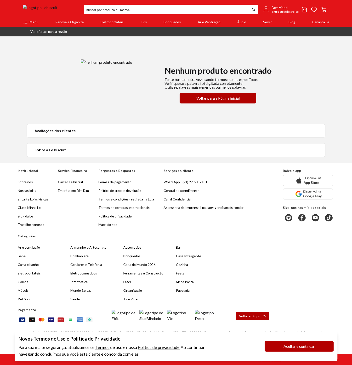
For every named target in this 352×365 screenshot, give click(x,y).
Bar (178, 247)
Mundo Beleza (80, 290)
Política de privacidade (159, 347)
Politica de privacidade (115, 216)
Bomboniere (79, 256)
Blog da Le (25, 216)
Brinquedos (172, 22)
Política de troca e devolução (119, 190)
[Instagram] (288, 217)
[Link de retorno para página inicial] (51, 9)
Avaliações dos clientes (55, 130)
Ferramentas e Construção (143, 273)
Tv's (144, 22)
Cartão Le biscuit (70, 182)
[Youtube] (315, 217)
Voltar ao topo (249, 316)
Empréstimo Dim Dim (73, 190)
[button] (45, 31)
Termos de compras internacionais (124, 207)
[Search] (253, 9)
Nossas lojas (27, 190)
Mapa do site (108, 224)
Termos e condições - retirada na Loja (126, 199)
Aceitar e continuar (299, 346)
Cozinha (182, 264)
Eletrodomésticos (83, 273)
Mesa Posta (185, 282)
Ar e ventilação (29, 247)
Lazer (127, 282)
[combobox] (166, 9)
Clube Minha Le (29, 207)
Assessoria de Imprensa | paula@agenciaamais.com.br (204, 207)
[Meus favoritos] (314, 9)
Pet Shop (25, 299)
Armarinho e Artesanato (88, 247)
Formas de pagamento (114, 182)
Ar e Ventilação (209, 22)
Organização (132, 290)
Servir (267, 22)
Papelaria (183, 290)
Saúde (75, 299)
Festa (180, 273)
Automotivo (132, 247)
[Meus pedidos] (304, 9)
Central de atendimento (181, 190)
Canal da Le (320, 22)
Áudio (241, 22)
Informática (79, 282)
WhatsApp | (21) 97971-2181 (185, 182)
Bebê (22, 256)
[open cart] (324, 10)
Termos (102, 347)
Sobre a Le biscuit (50, 150)
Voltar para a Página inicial (218, 98)
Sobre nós (25, 182)
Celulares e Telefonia (86, 264)
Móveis (23, 290)
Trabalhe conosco (31, 224)
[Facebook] (302, 217)
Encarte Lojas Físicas (33, 199)
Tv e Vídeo (131, 299)
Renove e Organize (69, 22)
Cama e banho (28, 264)
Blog (292, 22)
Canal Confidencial (177, 199)
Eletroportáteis (112, 22)
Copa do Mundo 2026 (139, 264)
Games (23, 282)
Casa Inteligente (188, 256)
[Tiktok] (329, 217)
